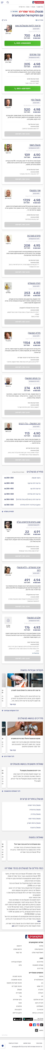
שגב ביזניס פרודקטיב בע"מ (28, 522)
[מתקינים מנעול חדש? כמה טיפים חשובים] (25, 729)
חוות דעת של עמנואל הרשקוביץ (29, 308)
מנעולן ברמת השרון (33, 823)
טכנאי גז (40, 1009)
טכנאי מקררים (17, 986)
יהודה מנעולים (34, 283)
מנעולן (33, 7)
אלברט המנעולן (33, 617)
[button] (5, 20)
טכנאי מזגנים (17, 976)
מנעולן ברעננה (35, 827)
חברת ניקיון (39, 1003)
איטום (41, 976)
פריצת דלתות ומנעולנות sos (27, 25)
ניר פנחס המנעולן (32, 378)
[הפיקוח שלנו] (2, 1045)
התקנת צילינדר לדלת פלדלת (30, 505)
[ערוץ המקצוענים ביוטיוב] (31, 1024)
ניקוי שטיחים (17, 999)
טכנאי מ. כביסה (37, 1013)
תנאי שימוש (27, 1043)
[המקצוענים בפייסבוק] (35, 1024)
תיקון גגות (18, 1009)
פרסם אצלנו (17, 949)
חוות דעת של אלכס (33, 79)
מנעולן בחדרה (35, 814)
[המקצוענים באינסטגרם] (38, 1024)
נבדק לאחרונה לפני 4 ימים (33, 150)
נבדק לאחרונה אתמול (34, 31)
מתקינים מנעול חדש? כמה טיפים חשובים (25, 738)
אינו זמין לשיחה (22, 134)
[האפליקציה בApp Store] (17, 1019)
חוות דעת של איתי (33, 403)
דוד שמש (40, 986)
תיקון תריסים (17, 1013)
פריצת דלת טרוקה (34, 483)
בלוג (20, 965)
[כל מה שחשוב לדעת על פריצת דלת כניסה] (25, 681)
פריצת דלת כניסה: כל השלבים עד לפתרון (25, 690)
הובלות (40, 993)
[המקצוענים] (38, 2)
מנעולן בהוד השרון (34, 805)
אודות (41, 946)
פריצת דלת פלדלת (34, 494)
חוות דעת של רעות (33, 642)
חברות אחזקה (38, 999)
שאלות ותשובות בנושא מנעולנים (26, 764)
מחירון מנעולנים (35, 471)
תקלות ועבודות (16, 962)
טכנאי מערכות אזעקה (14, 983)
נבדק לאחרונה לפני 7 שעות (33, 338)
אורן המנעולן (34, 190)
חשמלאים (40, 1006)
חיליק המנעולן (34, 333)
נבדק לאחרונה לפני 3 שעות (33, 60)
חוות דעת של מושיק (33, 215)
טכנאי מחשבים (17, 980)
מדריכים (40, 968)
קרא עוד (36, 653)
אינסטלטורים (38, 980)
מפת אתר (39, 1043)
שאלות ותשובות (38, 965)
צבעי (20, 1003)
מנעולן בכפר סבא (34, 819)
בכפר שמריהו (27, 11)
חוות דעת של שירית (33, 169)
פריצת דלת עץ (35, 489)
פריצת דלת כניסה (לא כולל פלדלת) (28, 499)
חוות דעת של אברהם (32, 448)
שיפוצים (19, 1006)
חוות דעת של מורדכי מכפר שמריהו (28, 357)
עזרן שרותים (35, 54)
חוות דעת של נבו (34, 260)
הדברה (40, 989)
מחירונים (40, 962)
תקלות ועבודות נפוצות (31, 670)
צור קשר (19, 952)
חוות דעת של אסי (33, 124)
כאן (13, 926)
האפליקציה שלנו (37, 952)
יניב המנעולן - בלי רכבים (29, 423)
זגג (42, 996)
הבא (38, 921)
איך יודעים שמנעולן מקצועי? (30, 770)
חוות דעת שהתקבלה (32, 546)
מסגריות (19, 993)
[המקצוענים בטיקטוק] (41, 1024)
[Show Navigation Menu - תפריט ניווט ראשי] (2, 2)
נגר (20, 996)
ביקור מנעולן (36, 478)
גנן (42, 983)
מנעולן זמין (35, 99)
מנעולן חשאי (35, 145)
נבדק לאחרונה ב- (32, 105)
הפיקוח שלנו (39, 949)
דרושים (19, 946)
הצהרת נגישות (13, 1043)
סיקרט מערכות (33, 235)
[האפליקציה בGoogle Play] (28, 1019)
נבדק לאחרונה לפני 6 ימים (33, 241)
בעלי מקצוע (40, 7)
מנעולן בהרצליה (35, 810)
